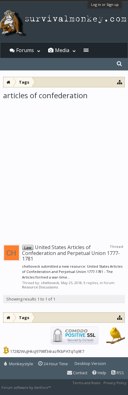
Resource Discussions (40, 287)
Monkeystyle (20, 363)
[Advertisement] (64, 167)
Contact (79, 372)
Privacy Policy (114, 382)
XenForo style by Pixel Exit (73, 387)
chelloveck (50, 282)
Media (62, 50)
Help (101, 372)
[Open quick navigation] (119, 82)
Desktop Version (90, 363)
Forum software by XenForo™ (27, 387)
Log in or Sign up (105, 4)
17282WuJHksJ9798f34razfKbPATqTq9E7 (47, 351)
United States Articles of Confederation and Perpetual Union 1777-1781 (71, 253)
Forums (25, 50)
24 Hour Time (55, 363)
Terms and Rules (86, 382)
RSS (120, 372)
